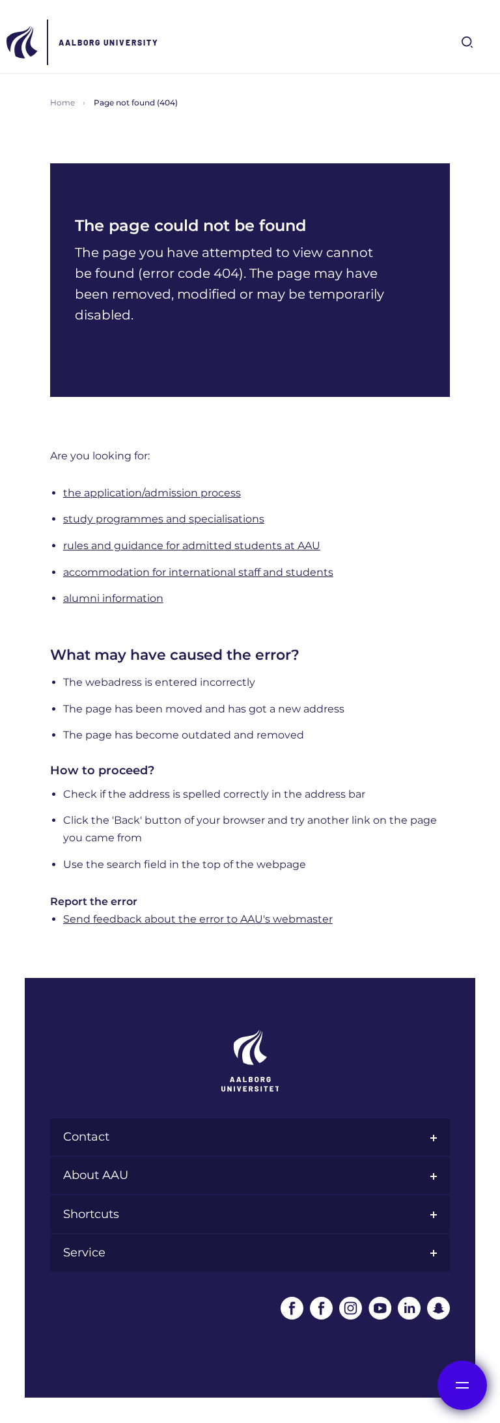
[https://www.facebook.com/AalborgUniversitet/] (292, 1308)
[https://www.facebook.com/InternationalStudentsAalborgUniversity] (321, 1308)
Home (62, 102)
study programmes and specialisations (163, 519)
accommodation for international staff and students (198, 572)
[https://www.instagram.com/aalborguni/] (350, 1308)
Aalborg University (109, 42)
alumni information (113, 598)
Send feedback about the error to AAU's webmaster (198, 919)
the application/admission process (152, 493)
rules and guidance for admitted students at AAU (191, 545)
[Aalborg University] (23, 42)
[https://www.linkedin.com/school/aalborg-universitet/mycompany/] (409, 1308)
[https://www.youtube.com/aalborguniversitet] (379, 1308)
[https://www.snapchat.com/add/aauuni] (438, 1308)
